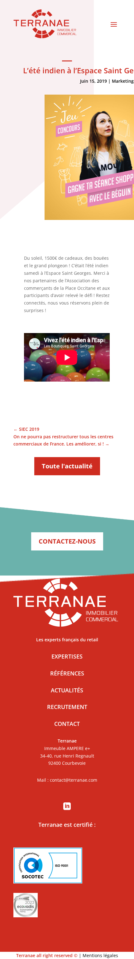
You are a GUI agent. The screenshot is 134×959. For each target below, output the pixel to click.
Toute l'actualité (67, 466)
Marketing (123, 81)
